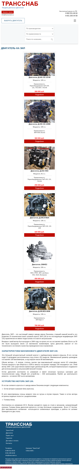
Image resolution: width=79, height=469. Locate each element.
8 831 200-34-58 (71, 16)
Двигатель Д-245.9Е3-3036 (39, 311)
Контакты (9, 443)
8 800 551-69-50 (71, 13)
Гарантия (9, 438)
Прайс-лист (10, 435)
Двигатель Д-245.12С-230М (39, 124)
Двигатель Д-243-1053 (39, 171)
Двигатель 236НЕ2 (39, 264)
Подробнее (39, 94)
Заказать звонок (8, 12)
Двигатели (9, 433)
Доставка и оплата (12, 440)
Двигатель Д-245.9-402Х (39, 217)
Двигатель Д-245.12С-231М (39, 77)
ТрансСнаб (9, 430)
